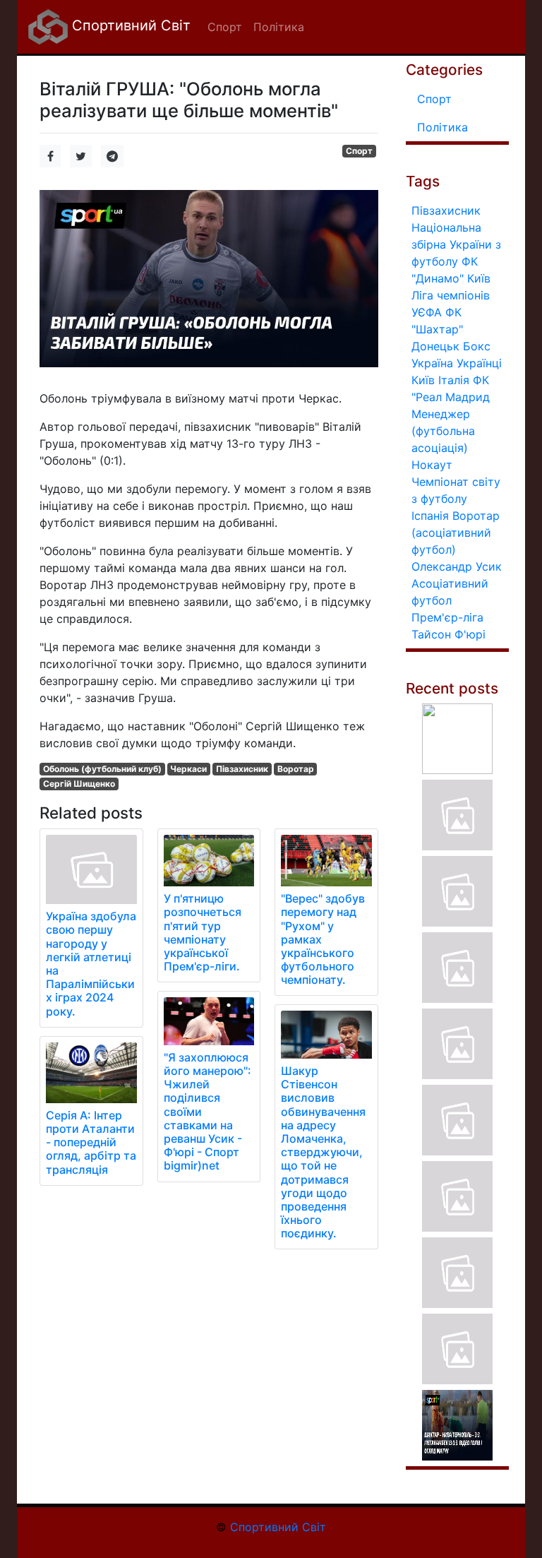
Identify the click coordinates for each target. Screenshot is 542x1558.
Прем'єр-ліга (447, 617)
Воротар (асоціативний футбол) (455, 533)
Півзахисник (242, 768)
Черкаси (188, 768)
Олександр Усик (456, 566)
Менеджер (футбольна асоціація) (443, 431)
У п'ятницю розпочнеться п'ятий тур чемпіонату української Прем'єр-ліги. (202, 932)
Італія (453, 380)
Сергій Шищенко (79, 783)
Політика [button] (278, 27)
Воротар (295, 768)
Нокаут (431, 465)
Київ (423, 380)
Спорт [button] (224, 27)
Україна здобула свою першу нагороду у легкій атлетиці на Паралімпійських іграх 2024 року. (91, 963)
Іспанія (430, 516)
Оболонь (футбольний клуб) (102, 768)
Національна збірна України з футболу (456, 244)
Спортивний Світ (129, 25)
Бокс (476, 346)
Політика (442, 127)
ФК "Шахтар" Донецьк (437, 329)
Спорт (359, 150)
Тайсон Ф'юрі (448, 634)
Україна (432, 363)
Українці (479, 363)
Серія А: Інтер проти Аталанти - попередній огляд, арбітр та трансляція (91, 1142)
